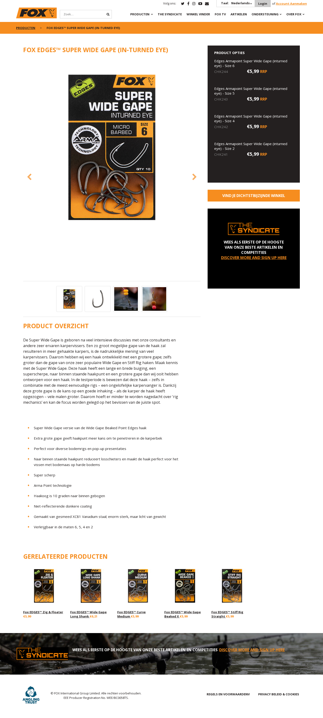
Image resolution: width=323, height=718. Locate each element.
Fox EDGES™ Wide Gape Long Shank (88, 614)
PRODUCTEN (139, 14)
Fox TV (220, 14)
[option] (112, 148)
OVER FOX (293, 14)
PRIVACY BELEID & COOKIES (278, 694)
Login (262, 3)
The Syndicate (170, 14)
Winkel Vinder (198, 14)
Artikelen (239, 14)
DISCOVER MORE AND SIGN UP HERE (254, 257)
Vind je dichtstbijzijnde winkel (253, 195)
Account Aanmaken (291, 3)
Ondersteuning (265, 14)
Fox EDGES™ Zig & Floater (43, 612)
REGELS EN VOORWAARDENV (228, 694)
